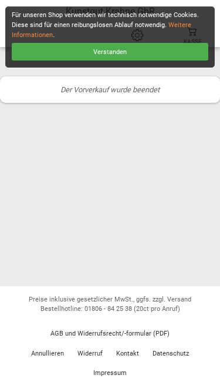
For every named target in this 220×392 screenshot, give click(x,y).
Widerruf (90, 353)
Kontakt (127, 353)
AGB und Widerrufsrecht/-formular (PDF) (110, 333)
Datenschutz (171, 353)
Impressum (110, 373)
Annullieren (47, 353)
